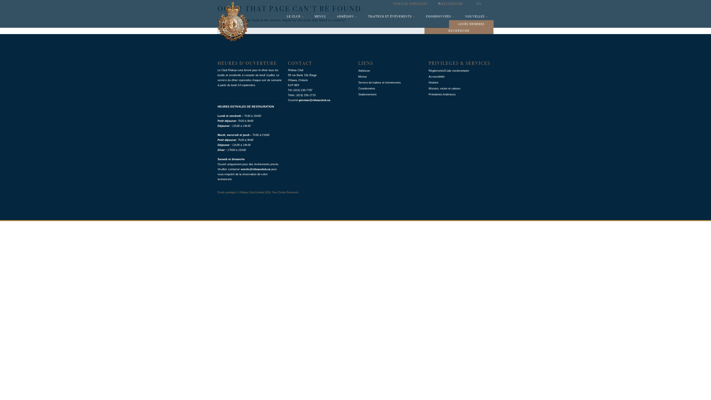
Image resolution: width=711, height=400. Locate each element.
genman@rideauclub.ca (314, 100)
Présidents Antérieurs (442, 94)
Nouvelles (475, 16)
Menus (320, 16)
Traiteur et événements (390, 16)
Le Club (294, 16)
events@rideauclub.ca (256, 169)
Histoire (433, 82)
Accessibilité (437, 76)
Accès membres (471, 24)
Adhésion (346, 16)
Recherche (452, 4)
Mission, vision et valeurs (445, 88)
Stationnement (367, 94)
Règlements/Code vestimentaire (449, 70)
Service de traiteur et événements (379, 82)
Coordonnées (439, 16)
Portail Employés (411, 4)
